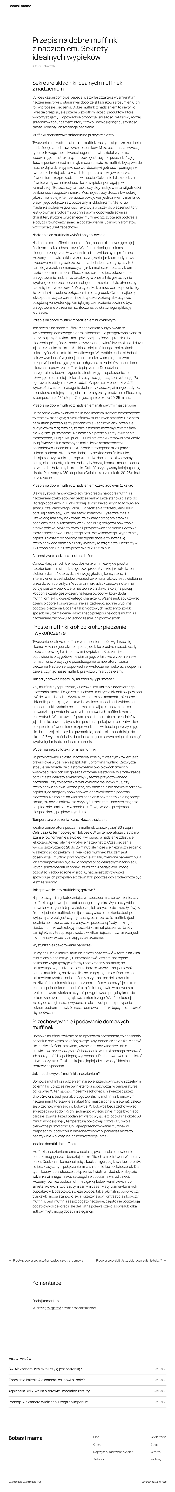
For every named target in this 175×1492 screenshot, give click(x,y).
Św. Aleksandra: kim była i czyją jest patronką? (45, 1369)
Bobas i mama (20, 5)
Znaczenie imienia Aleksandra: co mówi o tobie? (47, 1380)
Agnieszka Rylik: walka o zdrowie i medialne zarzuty (49, 1391)
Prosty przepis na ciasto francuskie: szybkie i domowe (48, 1260)
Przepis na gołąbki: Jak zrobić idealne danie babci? (129, 1260)
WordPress (160, 1481)
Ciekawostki (48, 66)
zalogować (54, 1308)
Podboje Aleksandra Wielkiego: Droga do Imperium (48, 1402)
